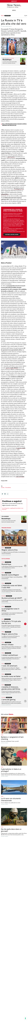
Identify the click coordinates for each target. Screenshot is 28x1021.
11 (25, 678)
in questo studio (20, 448)
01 (25, 566)
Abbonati (14, 1)
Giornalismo (8, 487)
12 (25, 689)
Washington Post (19, 189)
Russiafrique (7, 60)
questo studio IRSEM (12, 368)
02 (25, 576)
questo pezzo (11, 156)
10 (25, 667)
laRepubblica (5, 194)
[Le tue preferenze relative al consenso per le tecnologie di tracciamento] (25, 1018)
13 (25, 701)
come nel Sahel (20, 476)
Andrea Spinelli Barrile (7, 26)
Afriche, (3, 487)
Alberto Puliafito (5, 742)
